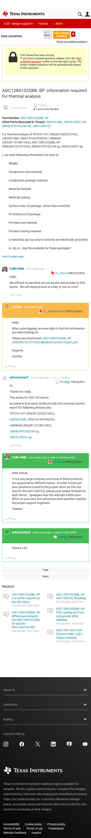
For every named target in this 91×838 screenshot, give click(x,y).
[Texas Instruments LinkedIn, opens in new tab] (53, 745)
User (87, 14)
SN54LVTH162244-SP (16, 126)
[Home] (23, 14)
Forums (43, 23)
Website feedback (14, 832)
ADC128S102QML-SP (34, 118)
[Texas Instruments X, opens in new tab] (37, 745)
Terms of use (34, 828)
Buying (7, 719)
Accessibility (11, 824)
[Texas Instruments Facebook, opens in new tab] (21, 745)
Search (80, 14)
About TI (9, 690)
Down (20, 295)
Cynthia (17, 307)
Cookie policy (33, 824)
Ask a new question (73, 34)
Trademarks (56, 828)
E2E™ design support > (19, 23)
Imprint (36, 832)
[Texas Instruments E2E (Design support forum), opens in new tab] (69, 745)
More (59, 23)
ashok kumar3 (19, 107)
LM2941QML (54, 122)
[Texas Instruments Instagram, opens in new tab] (5, 745)
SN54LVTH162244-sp (24, 431)
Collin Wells (17, 268)
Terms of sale (12, 828)
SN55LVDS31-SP (75, 122)
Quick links (10, 704)
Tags (45, 569)
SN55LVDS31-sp (21, 437)
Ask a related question (61, 34)
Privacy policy (56, 824)
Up (11, 295)
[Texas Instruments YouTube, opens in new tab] (85, 745)
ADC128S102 (42, 126)
